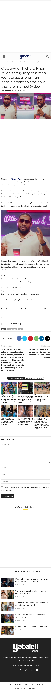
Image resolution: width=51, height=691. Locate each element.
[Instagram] (20, 670)
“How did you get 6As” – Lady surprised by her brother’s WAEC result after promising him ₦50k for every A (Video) (25, 398)
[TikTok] (26, 670)
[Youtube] (36, 670)
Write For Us (29, 684)
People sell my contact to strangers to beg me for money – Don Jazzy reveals (39, 353)
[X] (24, 338)
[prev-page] (24, 432)
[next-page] (27, 432)
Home (3, 62)
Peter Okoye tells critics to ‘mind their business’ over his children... (31, 580)
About (11, 684)
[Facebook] (19, 338)
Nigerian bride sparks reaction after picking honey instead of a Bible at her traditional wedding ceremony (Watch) (8, 398)
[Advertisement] (25, 26)
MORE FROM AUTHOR (34, 378)
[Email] (47, 338)
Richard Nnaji (12, 329)
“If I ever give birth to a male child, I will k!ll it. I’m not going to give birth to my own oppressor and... (25, 421)
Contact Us (39, 684)
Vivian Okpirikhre (9, 90)
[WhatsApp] (36, 338)
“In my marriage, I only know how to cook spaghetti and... (31, 592)
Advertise (18, 684)
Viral (8, 62)
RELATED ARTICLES (16, 378)
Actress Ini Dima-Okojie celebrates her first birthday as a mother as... (31, 604)
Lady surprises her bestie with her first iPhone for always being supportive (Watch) (7, 421)
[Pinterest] (30, 338)
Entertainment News (22, 584)
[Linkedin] (41, 338)
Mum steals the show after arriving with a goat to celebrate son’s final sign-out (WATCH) (41, 398)
